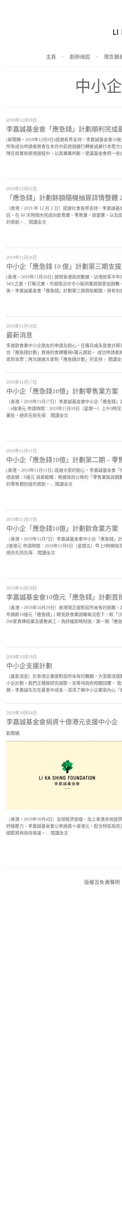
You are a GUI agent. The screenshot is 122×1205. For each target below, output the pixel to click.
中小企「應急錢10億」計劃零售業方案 (62, 391)
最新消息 (19, 335)
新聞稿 (12, 733)
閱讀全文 (37, 222)
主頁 (55, 57)
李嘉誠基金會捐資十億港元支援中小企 (62, 722)
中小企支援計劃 (29, 666)
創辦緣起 (84, 57)
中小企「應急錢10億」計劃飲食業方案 (62, 528)
